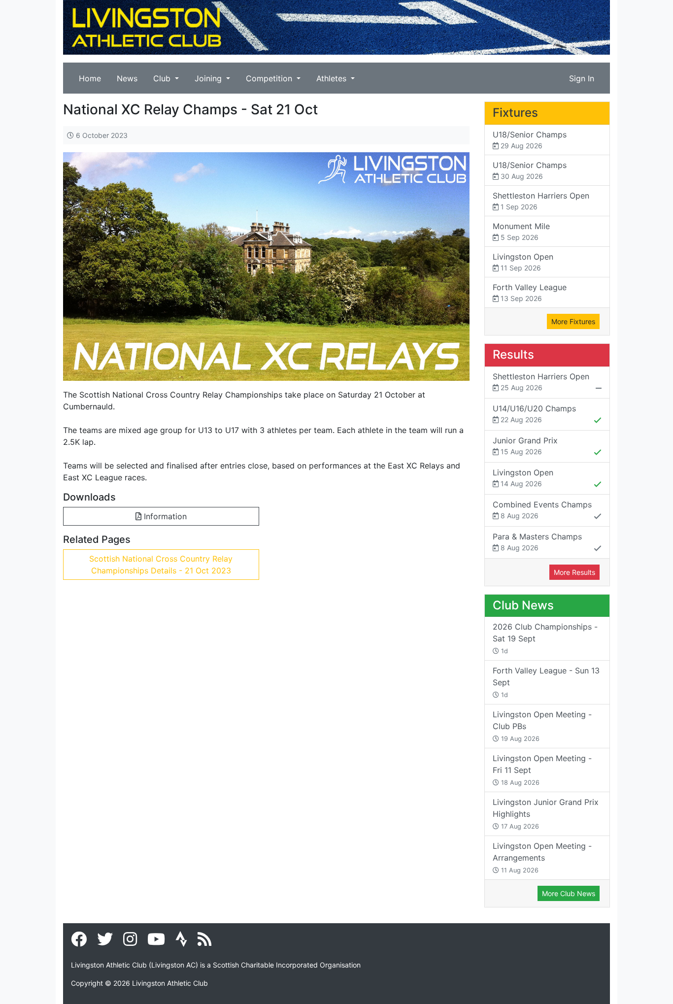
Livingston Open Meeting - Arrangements (542, 857)
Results (513, 354)
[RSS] (204, 942)
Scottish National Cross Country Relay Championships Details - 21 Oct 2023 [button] (161, 564)
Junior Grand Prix (525, 445)
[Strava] (181, 942)
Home (90, 78)
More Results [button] (574, 572)
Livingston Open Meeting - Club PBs (542, 725)
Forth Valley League (530, 292)
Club (163, 78)
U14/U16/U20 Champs (534, 413)
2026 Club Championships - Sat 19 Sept (545, 638)
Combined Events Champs (542, 510)
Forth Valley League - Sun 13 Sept (546, 682)
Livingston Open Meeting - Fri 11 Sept (542, 769)
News (127, 78)
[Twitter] (105, 942)
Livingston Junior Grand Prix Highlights (546, 813)
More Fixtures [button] (573, 321)
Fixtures (515, 112)
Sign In (581, 78)
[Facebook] (79, 942)
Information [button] (164, 516)
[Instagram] (130, 942)
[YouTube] (156, 942)
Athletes (332, 78)
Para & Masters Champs (537, 542)
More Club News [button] (568, 893)
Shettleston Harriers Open (541, 201)
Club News (523, 605)
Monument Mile (521, 231)
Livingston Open (523, 262)
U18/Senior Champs (530, 140)
